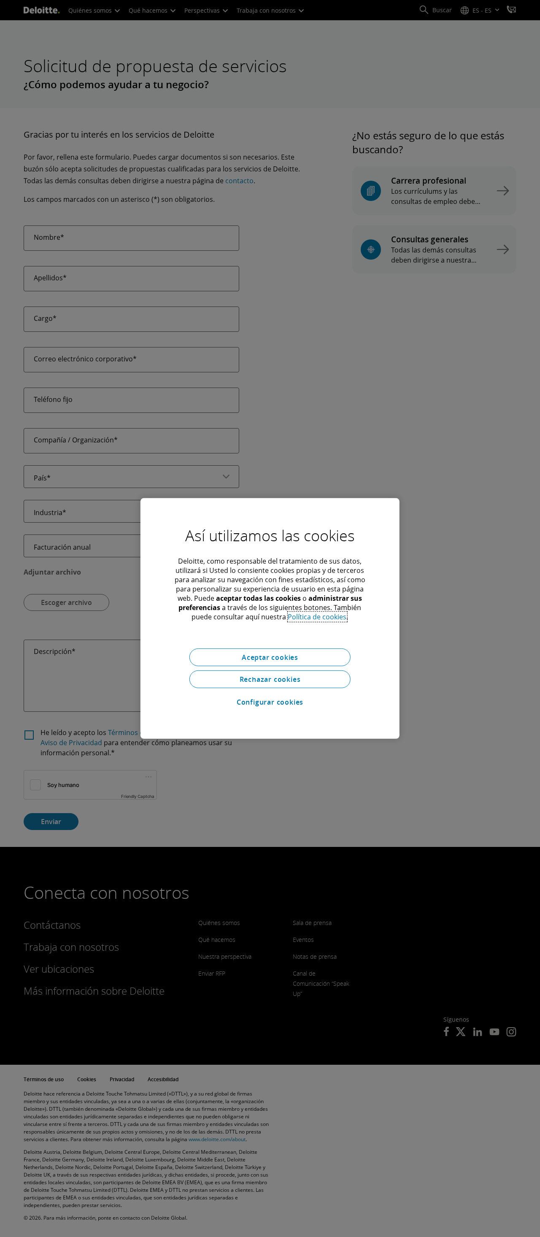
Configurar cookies (270, 702)
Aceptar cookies (270, 657)
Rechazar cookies (270, 679)
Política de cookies (317, 616)
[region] (270, 618)
